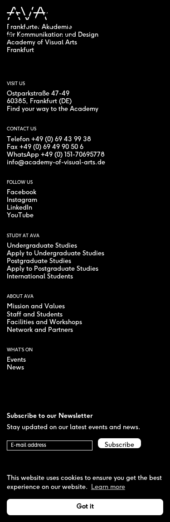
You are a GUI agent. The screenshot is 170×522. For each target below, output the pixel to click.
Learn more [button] (108, 487)
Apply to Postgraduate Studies (52, 269)
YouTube (20, 215)
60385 (16, 101)
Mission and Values (36, 306)
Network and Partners (40, 330)
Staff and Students (35, 314)
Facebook (21, 192)
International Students (40, 276)
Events (16, 360)
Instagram (22, 200)
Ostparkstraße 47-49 (38, 94)
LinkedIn (19, 208)
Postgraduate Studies (39, 261)
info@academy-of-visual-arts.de (56, 162)
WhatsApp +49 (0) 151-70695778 (56, 155)
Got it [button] (85, 506)
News (15, 367)
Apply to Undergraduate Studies (55, 253)
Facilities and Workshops (44, 322)
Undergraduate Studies (42, 246)
